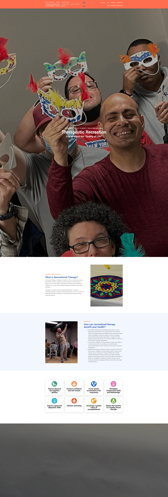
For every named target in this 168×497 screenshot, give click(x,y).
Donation (120, 2)
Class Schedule (50, 2)
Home (57, 2)
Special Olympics (61, 6)
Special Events (75, 4)
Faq (108, 2)
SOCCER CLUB (65, 4)
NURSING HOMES (49, 6)
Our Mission (65, 2)
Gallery (103, 2)
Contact (113, 2)
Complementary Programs (115, 5)
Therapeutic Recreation (52, 4)
